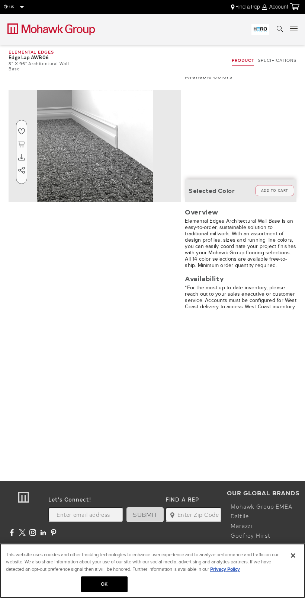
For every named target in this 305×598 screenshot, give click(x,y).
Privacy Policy (225, 569)
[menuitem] (246, 7)
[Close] (293, 555)
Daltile (240, 516)
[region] (152, 571)
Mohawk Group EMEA (261, 506)
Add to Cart (274, 190)
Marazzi (242, 525)
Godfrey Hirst (250, 535)
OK (104, 584)
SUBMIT (145, 514)
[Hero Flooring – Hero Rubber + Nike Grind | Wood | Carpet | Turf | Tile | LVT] (260, 29)
